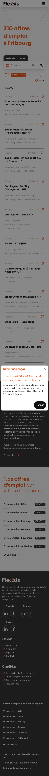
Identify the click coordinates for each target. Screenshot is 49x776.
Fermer (40, 405)
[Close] (45, 369)
